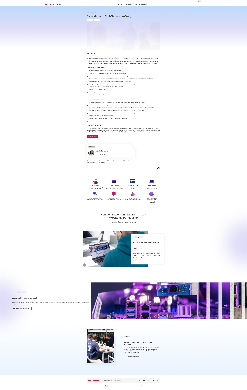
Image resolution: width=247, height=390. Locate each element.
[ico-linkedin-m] (153, 380)
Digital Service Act (139, 385)
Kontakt (118, 385)
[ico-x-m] (148, 380)
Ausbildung (144, 4)
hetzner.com (112, 385)
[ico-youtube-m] (144, 380)
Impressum (124, 385)
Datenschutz (130, 385)
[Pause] (84, 265)
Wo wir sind (137, 4)
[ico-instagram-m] (139, 380)
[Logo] (93, 380)
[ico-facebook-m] (158, 380)
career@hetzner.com (115, 161)
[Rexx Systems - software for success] (158, 168)
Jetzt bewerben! (92, 136)
